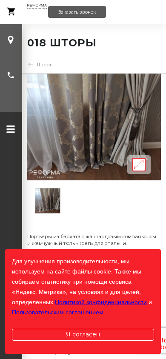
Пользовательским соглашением (57, 312)
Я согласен (83, 334)
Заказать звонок (77, 12)
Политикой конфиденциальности (101, 302)
